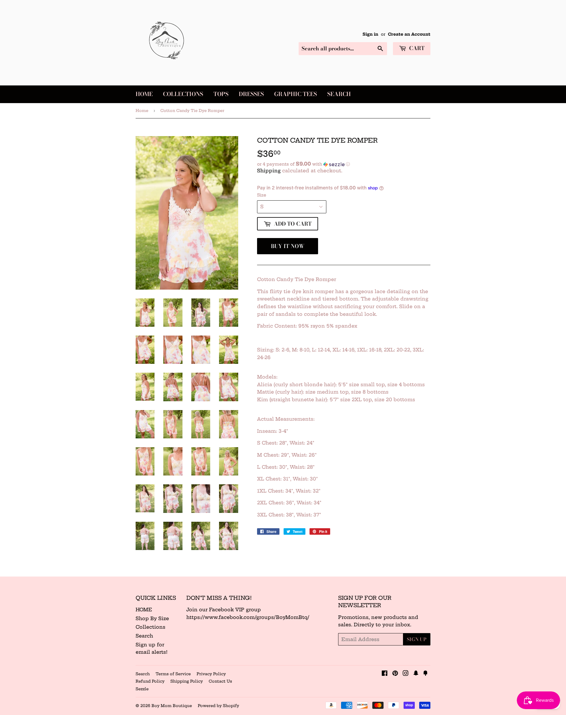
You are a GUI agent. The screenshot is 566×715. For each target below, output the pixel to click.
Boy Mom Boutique (172, 705)
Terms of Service (173, 673)
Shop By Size (152, 618)
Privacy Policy (211, 673)
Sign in (370, 34)
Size (261, 195)
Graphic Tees (295, 94)
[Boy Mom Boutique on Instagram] (406, 674)
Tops (220, 94)
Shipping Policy (186, 681)
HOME (144, 609)
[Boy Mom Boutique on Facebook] (384, 674)
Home (144, 94)
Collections (183, 94)
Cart (416, 48)
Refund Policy (150, 681)
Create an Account (409, 34)
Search (339, 94)
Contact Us (220, 681)
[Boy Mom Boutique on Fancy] (425, 674)
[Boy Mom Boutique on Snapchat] (416, 674)
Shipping (269, 171)
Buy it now (288, 246)
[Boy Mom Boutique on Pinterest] (395, 674)
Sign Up (417, 639)
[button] (343, 164)
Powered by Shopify (218, 705)
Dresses (251, 94)
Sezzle (142, 688)
